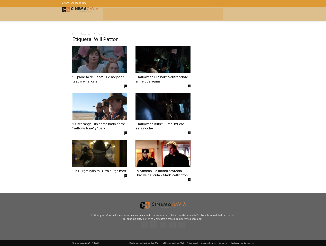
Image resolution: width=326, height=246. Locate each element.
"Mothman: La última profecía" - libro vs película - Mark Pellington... (162, 173)
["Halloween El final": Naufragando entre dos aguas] (163, 59)
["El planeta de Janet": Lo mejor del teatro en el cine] (99, 59)
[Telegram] (163, 225)
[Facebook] (144, 225)
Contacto (223, 242)
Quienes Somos (208, 242)
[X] (172, 225)
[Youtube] (181, 225)
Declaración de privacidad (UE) (144, 242)
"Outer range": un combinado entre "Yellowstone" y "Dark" (98, 126)
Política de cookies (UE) (173, 242)
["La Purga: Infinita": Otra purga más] (99, 153)
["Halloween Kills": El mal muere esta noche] (163, 106)
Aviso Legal (192, 242)
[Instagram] (153, 224)
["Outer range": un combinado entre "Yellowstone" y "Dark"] (99, 106)
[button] (239, 3)
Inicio (74, 34)
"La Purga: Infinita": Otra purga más (99, 171)
